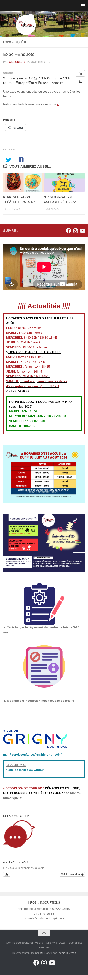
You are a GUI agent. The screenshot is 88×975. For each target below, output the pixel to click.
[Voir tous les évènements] (80, 73)
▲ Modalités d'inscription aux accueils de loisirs (38, 700)
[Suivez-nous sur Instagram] (75, 230)
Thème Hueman (66, 953)
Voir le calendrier (71, 874)
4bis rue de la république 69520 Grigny (44, 908)
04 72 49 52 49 (16, 765)
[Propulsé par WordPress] (41, 953)
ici (58, 104)
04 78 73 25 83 (18, 390)
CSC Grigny (17, 62)
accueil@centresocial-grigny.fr (44, 918)
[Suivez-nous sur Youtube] (82, 230)
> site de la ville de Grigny (25, 769)
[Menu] (82, 5)
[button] (80, 82)
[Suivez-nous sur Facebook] (68, 230)
